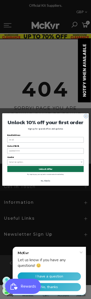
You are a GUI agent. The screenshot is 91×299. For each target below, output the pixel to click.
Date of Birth (13, 146)
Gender (10, 157)
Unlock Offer (46, 169)
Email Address (13, 135)
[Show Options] (81, 162)
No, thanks (45, 181)
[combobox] (44, 162)
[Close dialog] (86, 116)
